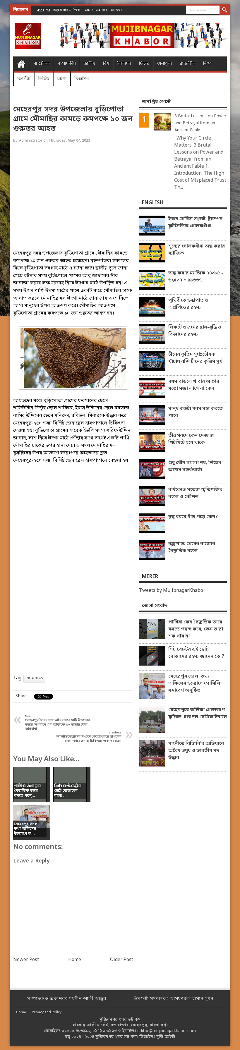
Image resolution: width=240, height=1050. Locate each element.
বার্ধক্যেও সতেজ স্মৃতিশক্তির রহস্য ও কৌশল (195, 493)
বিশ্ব (106, 63)
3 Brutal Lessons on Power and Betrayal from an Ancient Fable (200, 123)
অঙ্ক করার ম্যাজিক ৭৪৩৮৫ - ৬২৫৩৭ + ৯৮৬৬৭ (87, 10)
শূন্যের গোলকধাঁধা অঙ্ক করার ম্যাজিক (196, 250)
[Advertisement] (73, 202)
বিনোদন (124, 63)
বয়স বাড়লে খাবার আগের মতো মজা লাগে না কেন (193, 385)
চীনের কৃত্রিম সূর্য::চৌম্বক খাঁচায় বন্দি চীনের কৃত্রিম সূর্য (195, 358)
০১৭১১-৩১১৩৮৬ (106, 1031)
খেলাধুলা (164, 63)
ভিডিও (43, 78)
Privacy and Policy (46, 1012)
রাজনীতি (187, 63)
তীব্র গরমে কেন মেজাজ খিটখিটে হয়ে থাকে (191, 439)
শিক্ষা (207, 63)
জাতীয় (89, 63)
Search (225, 10)
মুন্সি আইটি (165, 1037)
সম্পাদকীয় (66, 63)
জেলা (62, 78)
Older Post (121, 960)
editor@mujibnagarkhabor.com (166, 1031)
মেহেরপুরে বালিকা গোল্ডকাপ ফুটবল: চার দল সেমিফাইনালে (197, 713)
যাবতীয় (23, 78)
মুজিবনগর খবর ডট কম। (116, 1037)
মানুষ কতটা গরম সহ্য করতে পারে (195, 412)
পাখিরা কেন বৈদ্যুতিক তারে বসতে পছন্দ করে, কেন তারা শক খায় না (195, 629)
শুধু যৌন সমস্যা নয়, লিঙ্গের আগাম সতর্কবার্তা (194, 466)
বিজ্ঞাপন (81, 78)
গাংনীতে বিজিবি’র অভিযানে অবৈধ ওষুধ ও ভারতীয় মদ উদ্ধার (196, 750)
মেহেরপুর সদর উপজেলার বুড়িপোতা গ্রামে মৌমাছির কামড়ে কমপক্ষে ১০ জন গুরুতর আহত (73, 119)
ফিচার (144, 63)
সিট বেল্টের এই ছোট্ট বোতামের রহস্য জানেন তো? (196, 653)
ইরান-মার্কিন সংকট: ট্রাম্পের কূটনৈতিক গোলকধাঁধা (195, 222)
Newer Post (26, 960)
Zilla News (34, 678)
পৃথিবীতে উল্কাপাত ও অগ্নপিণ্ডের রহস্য (188, 304)
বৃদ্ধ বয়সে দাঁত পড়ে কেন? (193, 517)
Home (21, 63)
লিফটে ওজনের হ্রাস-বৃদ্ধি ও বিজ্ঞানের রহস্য (194, 331)
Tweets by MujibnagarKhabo (171, 590)
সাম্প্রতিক (41, 63)
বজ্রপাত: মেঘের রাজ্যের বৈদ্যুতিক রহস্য (191, 547)
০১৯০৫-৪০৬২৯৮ (76, 1031)
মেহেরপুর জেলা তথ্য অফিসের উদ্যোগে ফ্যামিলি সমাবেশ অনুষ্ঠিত (194, 683)
